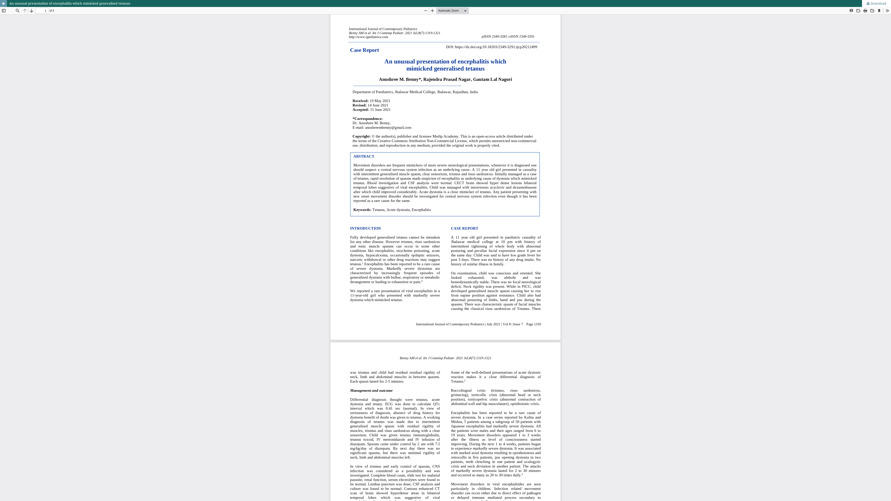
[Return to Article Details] (3, 3)
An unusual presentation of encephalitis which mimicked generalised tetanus (69, 3)
